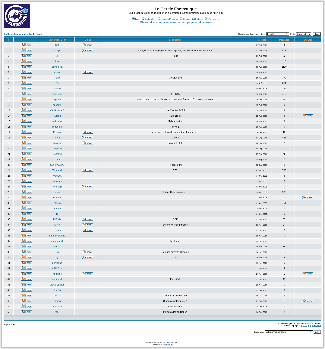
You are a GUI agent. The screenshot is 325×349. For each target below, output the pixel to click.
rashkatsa (57, 121)
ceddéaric (57, 126)
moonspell (57, 279)
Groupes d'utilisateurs (193, 19)
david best (57, 67)
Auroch (57, 208)
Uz (57, 56)
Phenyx (57, 132)
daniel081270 (57, 165)
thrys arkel (57, 306)
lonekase (57, 94)
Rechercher (149, 19)
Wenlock (57, 175)
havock (57, 143)
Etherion (57, 197)
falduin (57, 72)
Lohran (57, 230)
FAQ (137, 19)
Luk (57, 61)
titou (57, 312)
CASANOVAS (57, 110)
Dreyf (57, 50)
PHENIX (57, 219)
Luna (57, 159)
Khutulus (57, 274)
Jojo (57, 257)
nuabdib (57, 105)
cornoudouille (57, 241)
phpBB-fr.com (168, 344)
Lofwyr (57, 192)
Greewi (57, 301)
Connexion (207, 22)
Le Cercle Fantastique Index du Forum (23, 34)
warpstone (57, 181)
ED (57, 83)
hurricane (57, 263)
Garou (57, 295)
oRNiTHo (57, 268)
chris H (57, 88)
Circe (57, 225)
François (57, 203)
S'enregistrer (214, 19)
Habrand (57, 154)
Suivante (316, 325)
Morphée (57, 148)
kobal (57, 246)
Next (57, 252)
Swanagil (57, 186)
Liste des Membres (169, 19)
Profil (145, 22)
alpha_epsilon (57, 284)
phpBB (156, 342)
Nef (57, 45)
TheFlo (57, 290)
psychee (57, 99)
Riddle (57, 77)
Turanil (57, 116)
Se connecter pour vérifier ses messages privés (175, 22)
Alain (57, 137)
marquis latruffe (57, 235)
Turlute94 (57, 170)
